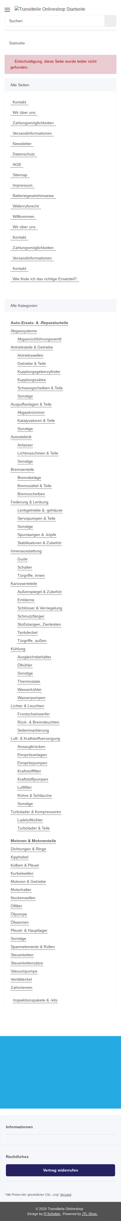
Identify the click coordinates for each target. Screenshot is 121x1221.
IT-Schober (52, 1214)
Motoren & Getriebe (28, 881)
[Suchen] (110, 21)
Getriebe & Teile (31, 363)
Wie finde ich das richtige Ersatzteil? (45, 279)
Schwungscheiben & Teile (40, 388)
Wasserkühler (29, 689)
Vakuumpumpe (24, 971)
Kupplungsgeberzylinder (38, 371)
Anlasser (25, 445)
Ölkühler (24, 665)
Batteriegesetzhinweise (33, 195)
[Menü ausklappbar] (7, 9)
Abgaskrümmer (31, 412)
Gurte (22, 559)
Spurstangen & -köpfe (36, 534)
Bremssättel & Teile (34, 485)
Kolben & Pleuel (25, 865)
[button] (99, 6)
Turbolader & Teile (33, 828)
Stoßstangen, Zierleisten (39, 624)
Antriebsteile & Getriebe (32, 347)
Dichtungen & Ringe (28, 849)
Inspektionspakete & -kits (35, 1000)
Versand (65, 1194)
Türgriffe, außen (31, 640)
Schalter (24, 567)
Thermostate (28, 681)
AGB (17, 164)
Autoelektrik (21, 437)
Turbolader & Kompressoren (36, 812)
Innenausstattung (26, 551)
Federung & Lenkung (29, 502)
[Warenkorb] (112, 6)
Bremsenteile (22, 469)
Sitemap (20, 175)
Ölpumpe (19, 914)
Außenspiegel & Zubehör (39, 591)
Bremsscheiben (31, 494)
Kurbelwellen (22, 873)
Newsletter (22, 143)
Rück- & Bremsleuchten (38, 722)
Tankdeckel (27, 632)
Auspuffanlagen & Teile (31, 404)
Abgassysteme (24, 331)
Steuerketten (22, 955)
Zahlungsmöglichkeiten (33, 123)
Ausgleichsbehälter (34, 657)
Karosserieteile (24, 583)
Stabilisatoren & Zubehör (39, 543)
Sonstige (25, 396)
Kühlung (18, 648)
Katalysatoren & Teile (36, 420)
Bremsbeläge (29, 477)
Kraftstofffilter (29, 771)
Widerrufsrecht (26, 206)
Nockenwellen (23, 898)
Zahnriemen (21, 987)
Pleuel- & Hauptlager (29, 930)
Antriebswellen (30, 355)
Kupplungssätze (31, 379)
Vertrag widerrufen (60, 1170)
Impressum (23, 185)
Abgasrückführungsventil (39, 339)
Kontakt (19, 102)
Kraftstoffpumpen (32, 779)
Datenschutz (24, 154)
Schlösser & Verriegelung (39, 608)
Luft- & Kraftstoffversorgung (35, 738)
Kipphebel (19, 857)
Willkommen (23, 216)
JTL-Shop (90, 1214)
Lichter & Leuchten (27, 706)
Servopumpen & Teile (36, 518)
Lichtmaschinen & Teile (37, 453)
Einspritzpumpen (32, 763)
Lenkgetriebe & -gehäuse (39, 510)
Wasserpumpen (31, 697)
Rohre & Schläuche (34, 795)
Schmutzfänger (30, 616)
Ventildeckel (21, 979)
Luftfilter (24, 787)
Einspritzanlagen (32, 754)
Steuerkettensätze (27, 963)
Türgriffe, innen (31, 575)
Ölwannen (20, 922)
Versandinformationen (32, 133)
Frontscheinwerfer (33, 714)
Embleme (25, 600)
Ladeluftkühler (30, 820)
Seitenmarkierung (33, 730)
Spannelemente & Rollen (33, 946)
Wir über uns (24, 112)
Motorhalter (21, 889)
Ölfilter (16, 906)
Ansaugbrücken (31, 746)
